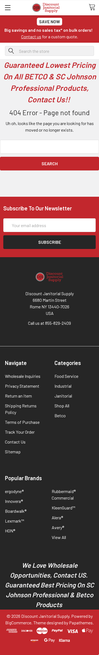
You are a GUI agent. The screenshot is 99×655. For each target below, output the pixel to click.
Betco (60, 415)
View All (59, 537)
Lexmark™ (14, 520)
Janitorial (63, 395)
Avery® (58, 527)
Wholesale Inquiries (22, 376)
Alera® (57, 517)
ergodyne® (14, 491)
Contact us (31, 36)
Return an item (18, 395)
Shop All (61, 405)
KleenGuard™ (63, 507)
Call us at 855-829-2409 (49, 323)
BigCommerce (18, 622)
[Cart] (94, 7)
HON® (10, 530)
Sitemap (13, 451)
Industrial (63, 386)
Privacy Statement (22, 386)
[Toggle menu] (7, 7)
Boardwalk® (15, 511)
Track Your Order (20, 431)
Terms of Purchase (22, 422)
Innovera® (14, 501)
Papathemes (81, 622)
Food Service (66, 376)
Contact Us (15, 441)
